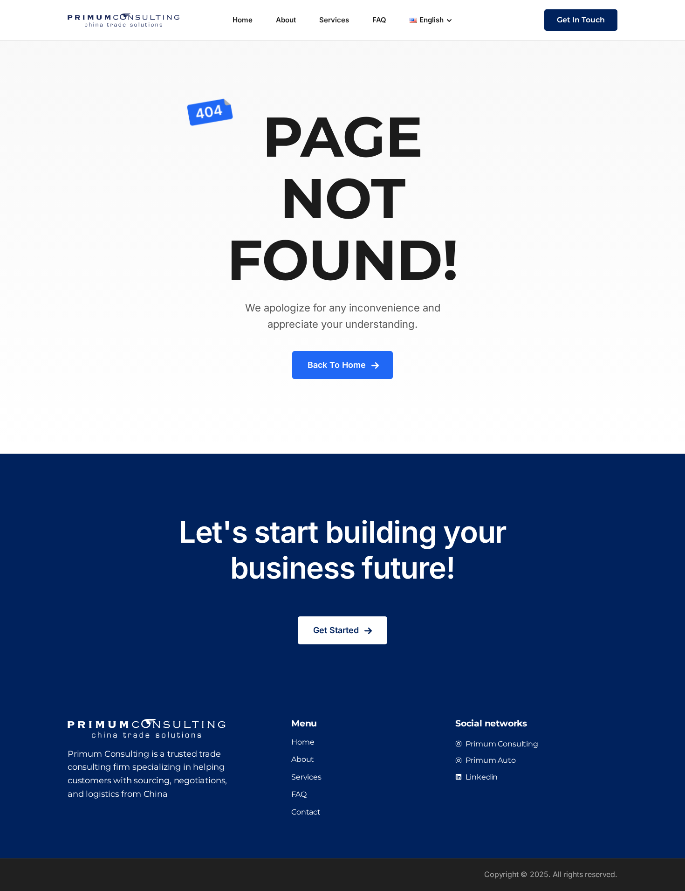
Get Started (336, 630)
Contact (306, 812)
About (286, 19)
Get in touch (581, 19)
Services (334, 19)
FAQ (379, 19)
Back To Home (337, 365)
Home (243, 19)
